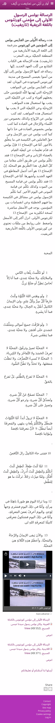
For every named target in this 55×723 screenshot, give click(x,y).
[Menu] (50, 3)
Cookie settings (43, 714)
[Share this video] (6, 554)
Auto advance (42, 613)
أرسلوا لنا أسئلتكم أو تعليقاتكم (36, 670)
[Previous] (10, 576)
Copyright (46, 704)
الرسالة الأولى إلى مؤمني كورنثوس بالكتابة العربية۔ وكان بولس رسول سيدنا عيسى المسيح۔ (29, 624)
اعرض (49, 635)
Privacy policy (44, 710)
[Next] (15, 576)
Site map (46, 707)
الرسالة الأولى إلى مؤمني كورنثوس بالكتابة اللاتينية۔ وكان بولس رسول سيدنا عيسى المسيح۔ (29, 649)
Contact (47, 701)
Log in (48, 717)
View (27, 628)
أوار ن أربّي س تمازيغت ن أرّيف (30, 3)
